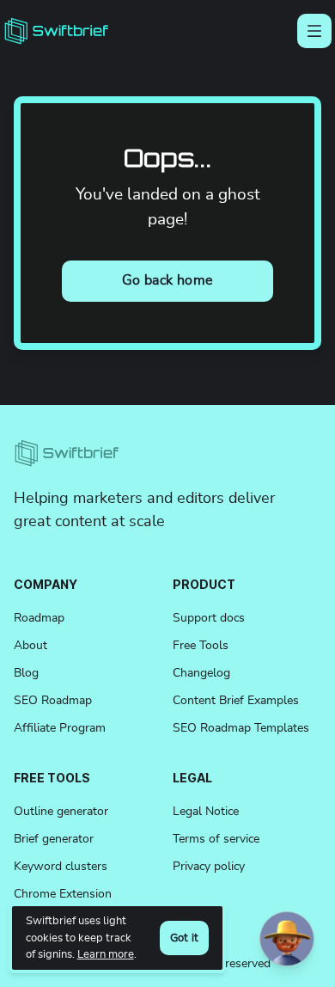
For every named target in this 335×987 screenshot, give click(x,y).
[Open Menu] (314, 31)
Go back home (168, 280)
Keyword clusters (60, 867)
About (30, 646)
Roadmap (39, 618)
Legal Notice (206, 812)
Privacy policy (209, 867)
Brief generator (54, 839)
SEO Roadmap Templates (241, 728)
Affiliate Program (60, 728)
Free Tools (200, 646)
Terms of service (216, 839)
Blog (26, 673)
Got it (184, 938)
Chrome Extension (63, 894)
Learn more (105, 954)
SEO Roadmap (53, 701)
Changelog (201, 673)
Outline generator (61, 812)
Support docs (209, 618)
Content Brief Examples (236, 701)
